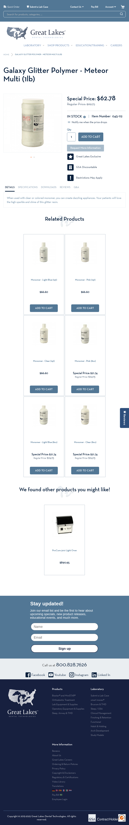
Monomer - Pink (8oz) (85, 361)
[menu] (77, 7)
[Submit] (121, 13)
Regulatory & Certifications (65, 777)
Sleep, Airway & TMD (62, 713)
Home (6, 55)
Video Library (58, 781)
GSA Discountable (85, 167)
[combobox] (64, 14)
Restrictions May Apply (88, 177)
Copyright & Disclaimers (64, 772)
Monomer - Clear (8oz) (85, 442)
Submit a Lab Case (39, 6)
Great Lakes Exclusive (87, 156)
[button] (31, 157)
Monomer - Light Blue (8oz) (44, 442)
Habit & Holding (98, 726)
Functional (96, 721)
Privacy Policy (58, 768)
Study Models (97, 735)
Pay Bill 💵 (57, 794)
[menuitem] (77, 7)
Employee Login (59, 799)
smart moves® (97, 699)
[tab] (10, 187)
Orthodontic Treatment (63, 699)
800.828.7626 (71, 664)
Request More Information (85, 148)
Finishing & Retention (101, 717)
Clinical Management (101, 713)
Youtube (60, 675)
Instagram (81, 675)
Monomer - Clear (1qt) (44, 361)
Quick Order (13, 6)
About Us (56, 755)
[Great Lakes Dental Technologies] (36, 33)
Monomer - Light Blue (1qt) (44, 280)
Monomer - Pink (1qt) (85, 280)
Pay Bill (94, 6)
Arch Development (100, 730)
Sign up (64, 648)
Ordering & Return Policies (65, 764)
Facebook (38, 675)
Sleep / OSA (97, 708)
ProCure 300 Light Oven (64, 550)
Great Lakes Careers (62, 759)
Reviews (65, 187)
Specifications (28, 187)
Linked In (104, 675)
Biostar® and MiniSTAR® (64, 695)
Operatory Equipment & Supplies (68, 708)
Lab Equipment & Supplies (65, 704)
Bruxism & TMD (98, 704)
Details (10, 187)
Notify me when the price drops (89, 122)
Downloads (48, 187)
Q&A (76, 187)
